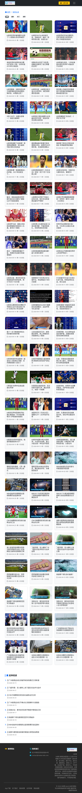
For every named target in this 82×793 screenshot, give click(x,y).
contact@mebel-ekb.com (40, 755)
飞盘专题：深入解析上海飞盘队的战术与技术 (25, 688)
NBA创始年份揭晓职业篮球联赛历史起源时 (24, 725)
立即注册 (65, 3)
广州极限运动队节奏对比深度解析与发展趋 (24, 702)
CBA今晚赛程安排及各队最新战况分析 (22, 695)
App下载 (7, 788)
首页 (8, 12)
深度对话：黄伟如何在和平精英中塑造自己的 (25, 710)
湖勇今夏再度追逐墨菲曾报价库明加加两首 (24, 732)
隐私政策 (22, 788)
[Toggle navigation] (74, 3)
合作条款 (29, 788)
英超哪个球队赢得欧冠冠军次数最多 (21, 717)
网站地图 (36, 788)
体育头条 (16, 12)
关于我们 (15, 788)
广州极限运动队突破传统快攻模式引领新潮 (24, 680)
